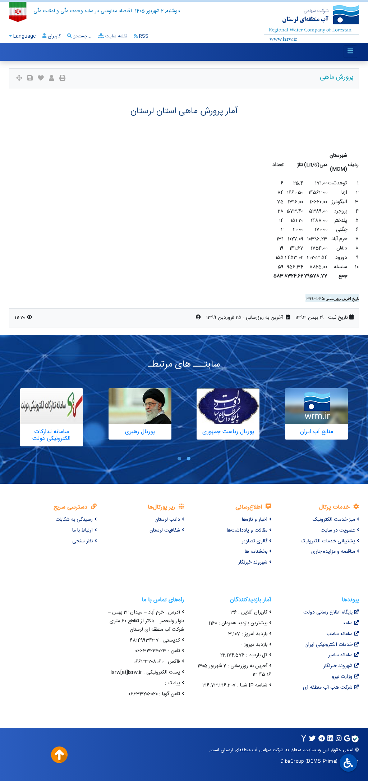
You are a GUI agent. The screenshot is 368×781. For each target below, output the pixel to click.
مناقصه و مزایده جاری (333, 551)
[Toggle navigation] (350, 51)
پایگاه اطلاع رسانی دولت (328, 612)
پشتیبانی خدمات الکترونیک (328, 541)
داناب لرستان (167, 519)
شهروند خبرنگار (252, 562)
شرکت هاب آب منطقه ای (328, 687)
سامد (347, 623)
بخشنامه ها (256, 551)
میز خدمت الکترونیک (334, 519)
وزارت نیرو (342, 676)
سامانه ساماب (339, 634)
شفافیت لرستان (165, 530)
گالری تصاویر (254, 541)
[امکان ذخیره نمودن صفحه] (30, 79)
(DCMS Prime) (321, 760)
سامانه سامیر (340, 655)
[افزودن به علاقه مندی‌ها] (41, 79)
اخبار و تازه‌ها (254, 519)
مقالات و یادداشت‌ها (247, 530)
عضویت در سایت (338, 530)
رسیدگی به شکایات (74, 519)
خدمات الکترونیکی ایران (328, 644)
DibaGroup (292, 760)
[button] (188, 458)
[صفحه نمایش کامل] (19, 79)
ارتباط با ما (82, 530)
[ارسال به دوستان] (51, 79)
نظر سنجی (82, 541)
